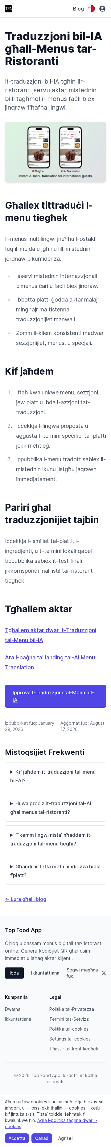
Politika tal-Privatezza (71, 1009)
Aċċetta (17, 1138)
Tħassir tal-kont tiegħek (73, 1048)
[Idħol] (102, 8)
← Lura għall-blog (25, 899)
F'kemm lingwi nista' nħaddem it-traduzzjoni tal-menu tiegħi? (51, 839)
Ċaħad (41, 1138)
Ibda (14, 972)
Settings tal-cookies (70, 1038)
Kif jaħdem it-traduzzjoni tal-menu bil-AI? (53, 776)
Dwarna (12, 1009)
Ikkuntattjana (45, 972)
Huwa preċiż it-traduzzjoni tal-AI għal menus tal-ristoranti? (50, 807)
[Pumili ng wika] (91, 8)
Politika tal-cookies (68, 1029)
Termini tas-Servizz (69, 1019)
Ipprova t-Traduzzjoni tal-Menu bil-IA (53, 696)
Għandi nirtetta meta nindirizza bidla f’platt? (55, 870)
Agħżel (65, 1138)
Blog (78, 9)
